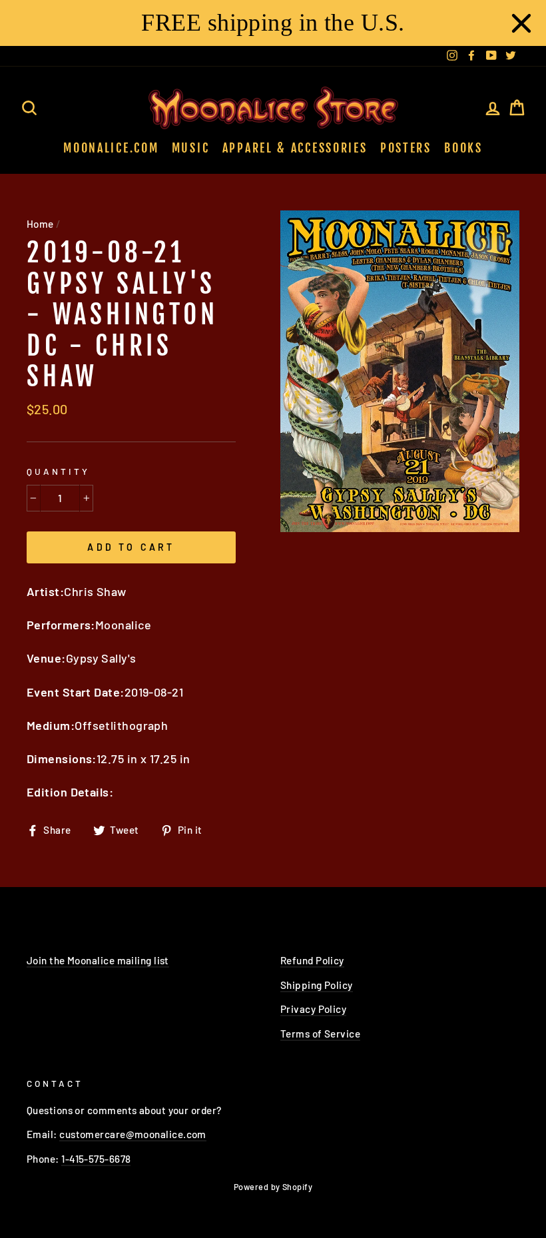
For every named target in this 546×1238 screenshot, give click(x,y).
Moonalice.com (110, 148)
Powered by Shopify (273, 1186)
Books (463, 148)
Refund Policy (312, 960)
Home (40, 224)
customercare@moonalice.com (132, 1134)
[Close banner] (521, 23)
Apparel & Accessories (295, 148)
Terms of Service (320, 1034)
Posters (405, 148)
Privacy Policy (313, 1009)
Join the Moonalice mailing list (98, 960)
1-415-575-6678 (96, 1159)
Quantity (58, 471)
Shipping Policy (316, 985)
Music (191, 148)
